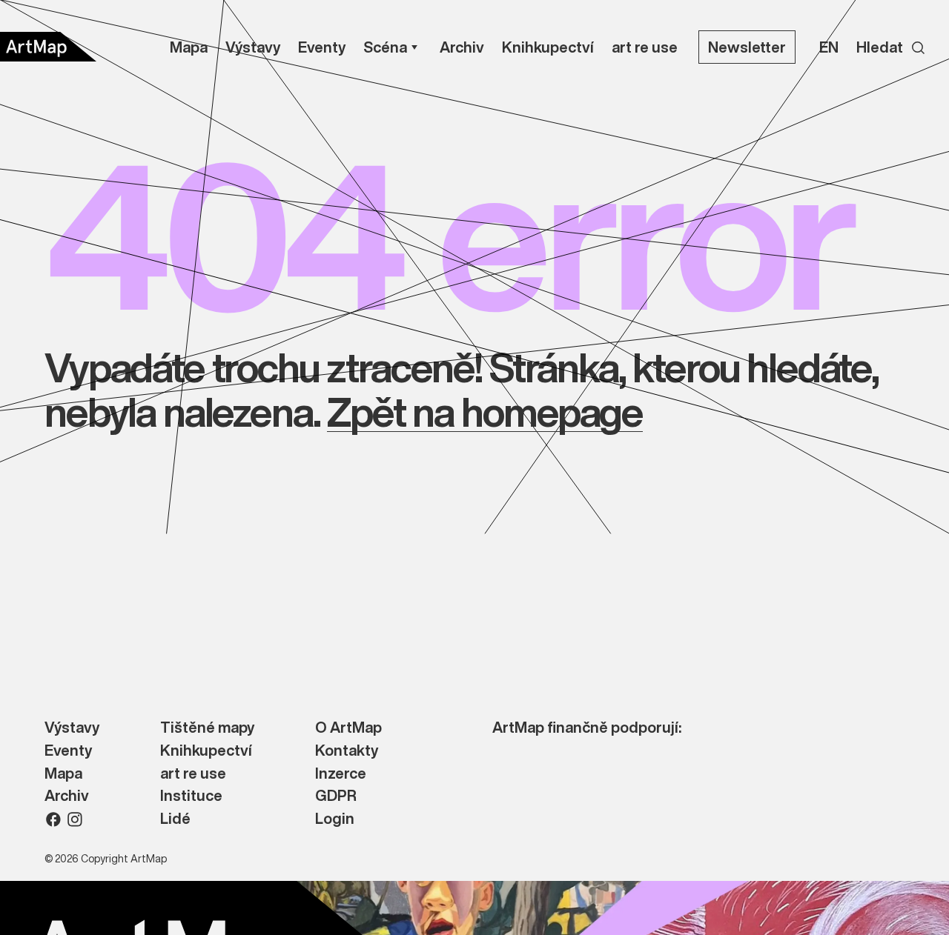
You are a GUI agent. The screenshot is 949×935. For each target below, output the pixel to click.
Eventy (68, 751)
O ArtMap (348, 728)
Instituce (191, 796)
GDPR (336, 796)
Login (334, 819)
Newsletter (747, 47)
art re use (193, 774)
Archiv (66, 796)
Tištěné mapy (207, 728)
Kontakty (346, 751)
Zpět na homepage (484, 411)
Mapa (63, 774)
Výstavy (71, 728)
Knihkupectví (206, 751)
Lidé (175, 819)
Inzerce (340, 774)
